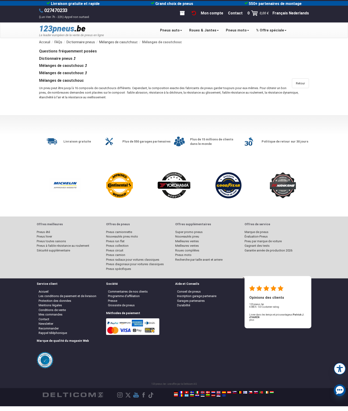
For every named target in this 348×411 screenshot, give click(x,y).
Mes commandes (50, 314)
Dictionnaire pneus (55, 58)
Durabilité (183, 305)
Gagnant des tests (257, 245)
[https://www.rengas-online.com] (245, 392)
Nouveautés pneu (187, 236)
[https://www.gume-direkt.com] (234, 392)
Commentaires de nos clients (128, 291)
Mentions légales (50, 305)
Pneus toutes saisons (51, 241)
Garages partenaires (191, 301)
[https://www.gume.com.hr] (197, 395)
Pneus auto (170, 30)
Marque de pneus (256, 232)
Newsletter (46, 323)
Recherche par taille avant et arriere (199, 259)
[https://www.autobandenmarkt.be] (240, 392)
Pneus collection (117, 245)
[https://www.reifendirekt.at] (229, 392)
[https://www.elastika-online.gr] (186, 395)
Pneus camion (115, 255)
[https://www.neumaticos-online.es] (224, 392)
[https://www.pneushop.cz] (250, 392)
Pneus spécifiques (118, 269)
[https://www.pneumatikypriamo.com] (256, 392)
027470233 (55, 10)
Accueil (44, 291)
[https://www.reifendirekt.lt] (208, 395)
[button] (340, 368)
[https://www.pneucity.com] (261, 392)
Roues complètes (187, 250)
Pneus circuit (114, 250)
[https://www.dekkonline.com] (203, 392)
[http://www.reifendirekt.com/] (224, 395)
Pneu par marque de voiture (263, 241)
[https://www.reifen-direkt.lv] (213, 395)
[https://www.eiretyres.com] (266, 392)
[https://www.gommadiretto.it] (197, 392)
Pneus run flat (115, 241)
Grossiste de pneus (121, 305)
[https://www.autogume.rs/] (218, 395)
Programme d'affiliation (124, 296)
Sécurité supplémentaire (53, 250)
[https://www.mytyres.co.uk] (218, 392)
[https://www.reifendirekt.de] (176, 392)
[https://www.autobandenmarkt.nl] (213, 392)
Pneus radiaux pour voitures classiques (132, 259)
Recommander (49, 328)
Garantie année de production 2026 (268, 250)
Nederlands (299, 13)
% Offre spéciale (270, 30)
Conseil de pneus (189, 291)
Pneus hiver (44, 236)
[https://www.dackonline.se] (192, 392)
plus (251, 320)
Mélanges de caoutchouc (61, 65)
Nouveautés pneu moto (122, 236)
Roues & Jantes (202, 30)
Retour (300, 83)
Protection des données (55, 301)
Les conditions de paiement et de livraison (67, 296)
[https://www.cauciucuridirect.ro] (181, 395)
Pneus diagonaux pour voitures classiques (135, 264)
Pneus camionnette (119, 232)
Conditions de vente (52, 310)
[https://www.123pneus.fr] (181, 392)
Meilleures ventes (187, 241)
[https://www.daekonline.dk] (208, 392)
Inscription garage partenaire (196, 296)
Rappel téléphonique (53, 333)
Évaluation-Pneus (256, 236)
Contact (44, 319)
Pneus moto (236, 30)
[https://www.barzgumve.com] (192, 395)
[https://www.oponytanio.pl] (176, 395)
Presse (112, 301)
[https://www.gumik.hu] (272, 392)
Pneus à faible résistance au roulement (63, 245)
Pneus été (43, 232)
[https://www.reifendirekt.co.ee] (203, 395)
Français (280, 13)
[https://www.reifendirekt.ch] (186, 392)
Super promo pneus (189, 232)
